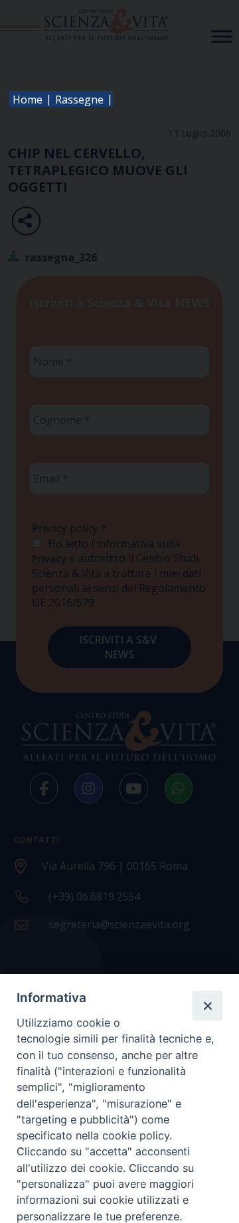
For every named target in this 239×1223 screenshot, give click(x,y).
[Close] (207, 1005)
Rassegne (79, 99)
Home (27, 99)
